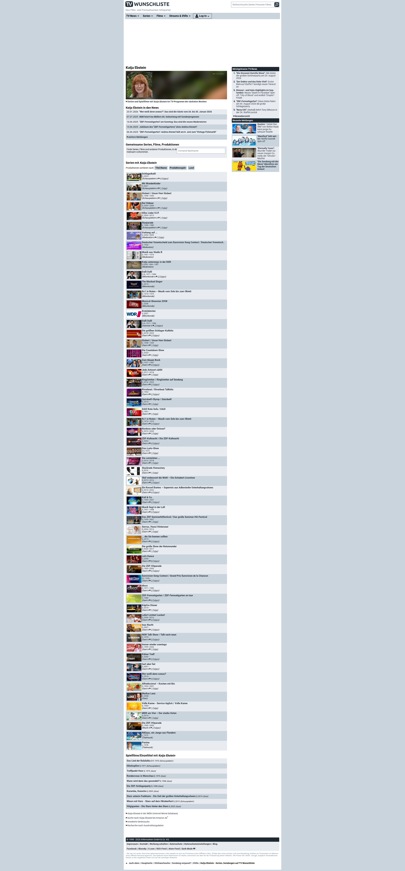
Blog (215, 844)
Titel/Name (161, 168)
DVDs (196, 863)
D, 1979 (160, 776)
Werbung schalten (159, 844)
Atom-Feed (174, 848)
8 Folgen (155, 561)
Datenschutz (176, 844)
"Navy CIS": (256, 111)
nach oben (134, 863)
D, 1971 (150, 766)
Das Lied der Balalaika (138, 760)
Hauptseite (147, 863)
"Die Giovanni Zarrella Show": (256, 75)
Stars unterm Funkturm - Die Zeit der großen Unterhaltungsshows (161, 796)
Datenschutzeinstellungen (197, 844)
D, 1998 (166, 781)
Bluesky (142, 848)
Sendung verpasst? (181, 863)
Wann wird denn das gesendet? (143, 781)
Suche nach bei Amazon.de (147, 818)
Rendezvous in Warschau (140, 776)
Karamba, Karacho (136, 791)
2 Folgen (161, 276)
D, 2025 (175, 806)
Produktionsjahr (178, 168)
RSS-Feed (161, 848)
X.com (151, 848)
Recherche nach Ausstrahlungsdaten (145, 825)
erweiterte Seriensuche (138, 821)
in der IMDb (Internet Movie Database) (152, 813)
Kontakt (144, 844)
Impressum (132, 844)
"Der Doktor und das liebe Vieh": (256, 84)
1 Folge (163, 188)
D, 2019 (202, 796)
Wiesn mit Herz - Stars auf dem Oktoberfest (150, 801)
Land (191, 168)
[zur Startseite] (147, 3)
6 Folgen (155, 571)
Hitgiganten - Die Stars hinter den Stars (147, 806)
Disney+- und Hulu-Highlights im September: (255, 94)
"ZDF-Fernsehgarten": (256, 104)
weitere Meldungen (138, 137)
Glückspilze (133, 765)
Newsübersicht (242, 116)
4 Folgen (164, 178)
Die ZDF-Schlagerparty (139, 786)
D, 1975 (150, 771)
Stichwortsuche (162, 863)
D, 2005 (153, 791)
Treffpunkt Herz (135, 770)
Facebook (132, 848)
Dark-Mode (187, 848)
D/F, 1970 (162, 761)
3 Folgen (155, 424)
